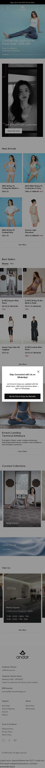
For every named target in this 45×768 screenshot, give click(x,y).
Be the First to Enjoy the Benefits (23, 396)
